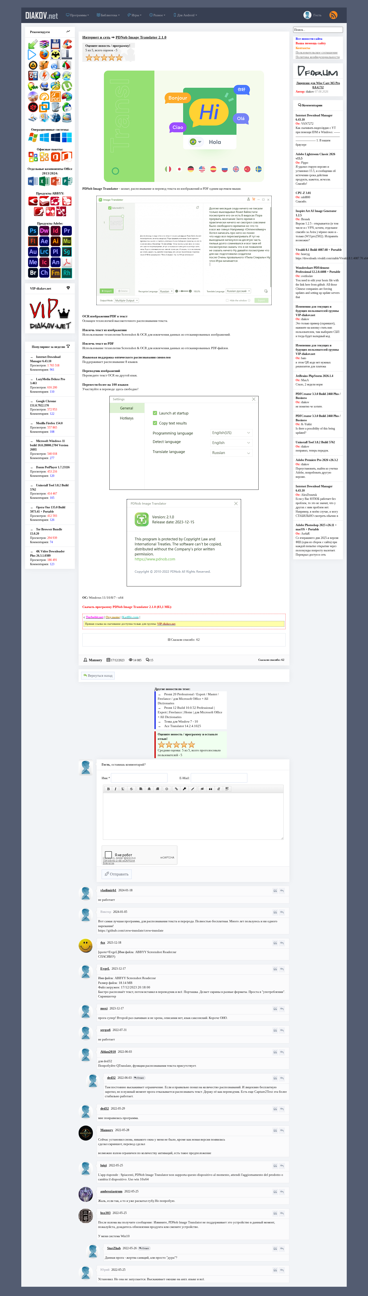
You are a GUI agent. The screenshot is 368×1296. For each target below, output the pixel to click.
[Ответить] (282, 891)
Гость (317, 15)
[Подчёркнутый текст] (123, 789)
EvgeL (105, 968)
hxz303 (105, 1213)
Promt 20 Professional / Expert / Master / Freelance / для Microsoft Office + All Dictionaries (188, 698)
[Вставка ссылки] (176, 789)
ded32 (111, 1077)
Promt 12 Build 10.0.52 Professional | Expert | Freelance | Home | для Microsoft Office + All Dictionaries (190, 712)
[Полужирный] (108, 789)
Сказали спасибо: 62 (185, 639)
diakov (41, 15)
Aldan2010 (108, 1051)
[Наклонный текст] (115, 789)
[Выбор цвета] (193, 789)
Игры (135, 15)
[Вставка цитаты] (210, 789)
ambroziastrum (111, 1191)
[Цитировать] (275, 891)
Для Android (185, 15)
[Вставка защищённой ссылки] (184, 789)
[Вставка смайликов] (167, 789)
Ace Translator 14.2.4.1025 (182, 726)
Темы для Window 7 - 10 (181, 721)
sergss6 (105, 1030)
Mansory (95, 660)
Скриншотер (107, 996)
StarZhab (114, 1248)
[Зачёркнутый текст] (131, 789)
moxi (104, 1008)
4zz (102, 942)
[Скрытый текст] (202, 789)
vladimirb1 (108, 890)
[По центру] (149, 789)
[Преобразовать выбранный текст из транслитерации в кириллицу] (219, 789)
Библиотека (108, 15)
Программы (78, 15)
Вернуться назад (99, 676)
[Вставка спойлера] (227, 789)
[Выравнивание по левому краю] (141, 789)
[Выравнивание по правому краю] (157, 789)
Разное (158, 15)
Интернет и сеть (96, 37)
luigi (103, 1165)
